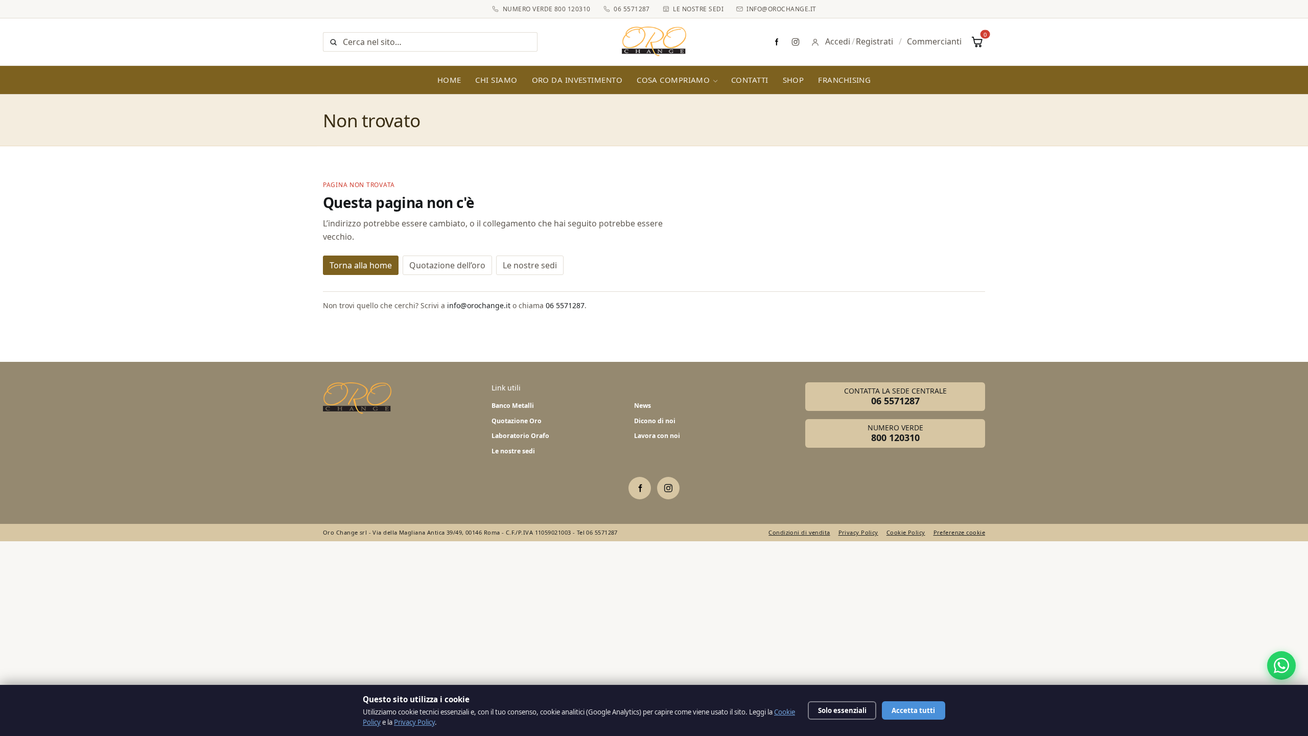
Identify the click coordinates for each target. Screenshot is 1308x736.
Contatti (749, 80)
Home (449, 80)
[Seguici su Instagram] (795, 42)
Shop (793, 80)
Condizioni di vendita (799, 532)
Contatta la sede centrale (895, 396)
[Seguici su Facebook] (776, 42)
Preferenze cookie (959, 532)
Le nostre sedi (698, 9)
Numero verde (895, 433)
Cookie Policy (905, 532)
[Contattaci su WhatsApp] (1281, 665)
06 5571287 (632, 9)
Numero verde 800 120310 (546, 9)
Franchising (844, 80)
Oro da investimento (577, 80)
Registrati (874, 41)
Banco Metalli (513, 405)
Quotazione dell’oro (447, 265)
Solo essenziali (842, 710)
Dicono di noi (654, 421)
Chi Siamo (496, 80)
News (642, 405)
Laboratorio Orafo (520, 435)
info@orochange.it (781, 9)
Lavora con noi (657, 435)
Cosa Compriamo (673, 80)
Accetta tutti (913, 710)
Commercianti (934, 41)
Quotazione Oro (517, 421)
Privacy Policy (858, 532)
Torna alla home (361, 265)
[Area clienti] (815, 42)
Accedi (837, 41)
